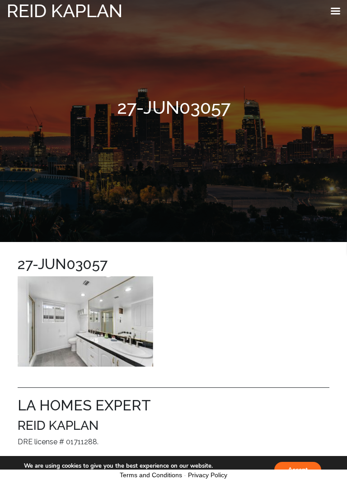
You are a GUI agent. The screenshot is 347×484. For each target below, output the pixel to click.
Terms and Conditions (151, 475)
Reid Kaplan (64, 10)
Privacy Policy (207, 475)
